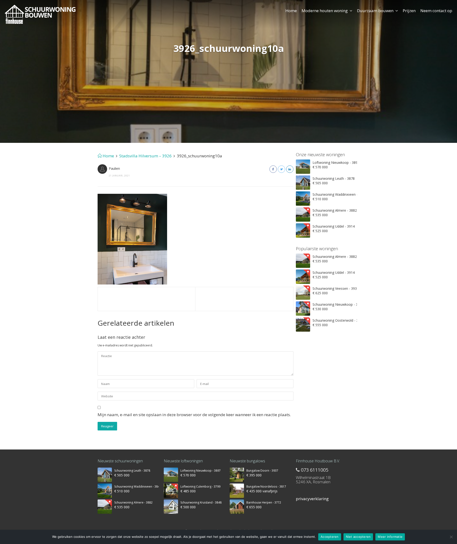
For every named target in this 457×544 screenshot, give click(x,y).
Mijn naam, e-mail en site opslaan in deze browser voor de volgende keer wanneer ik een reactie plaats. (194, 414)
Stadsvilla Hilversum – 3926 (145, 156)
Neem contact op (436, 10)
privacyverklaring (312, 498)
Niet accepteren (358, 537)
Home (291, 10)
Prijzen (409, 10)
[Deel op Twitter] (281, 169)
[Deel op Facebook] (273, 169)
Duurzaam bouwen (375, 10)
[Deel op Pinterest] (289, 169)
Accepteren (330, 537)
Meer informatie (390, 537)
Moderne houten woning (325, 10)
